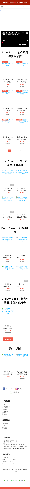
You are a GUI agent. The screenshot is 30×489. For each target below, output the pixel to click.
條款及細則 (6, 470)
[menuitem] (9, 151)
